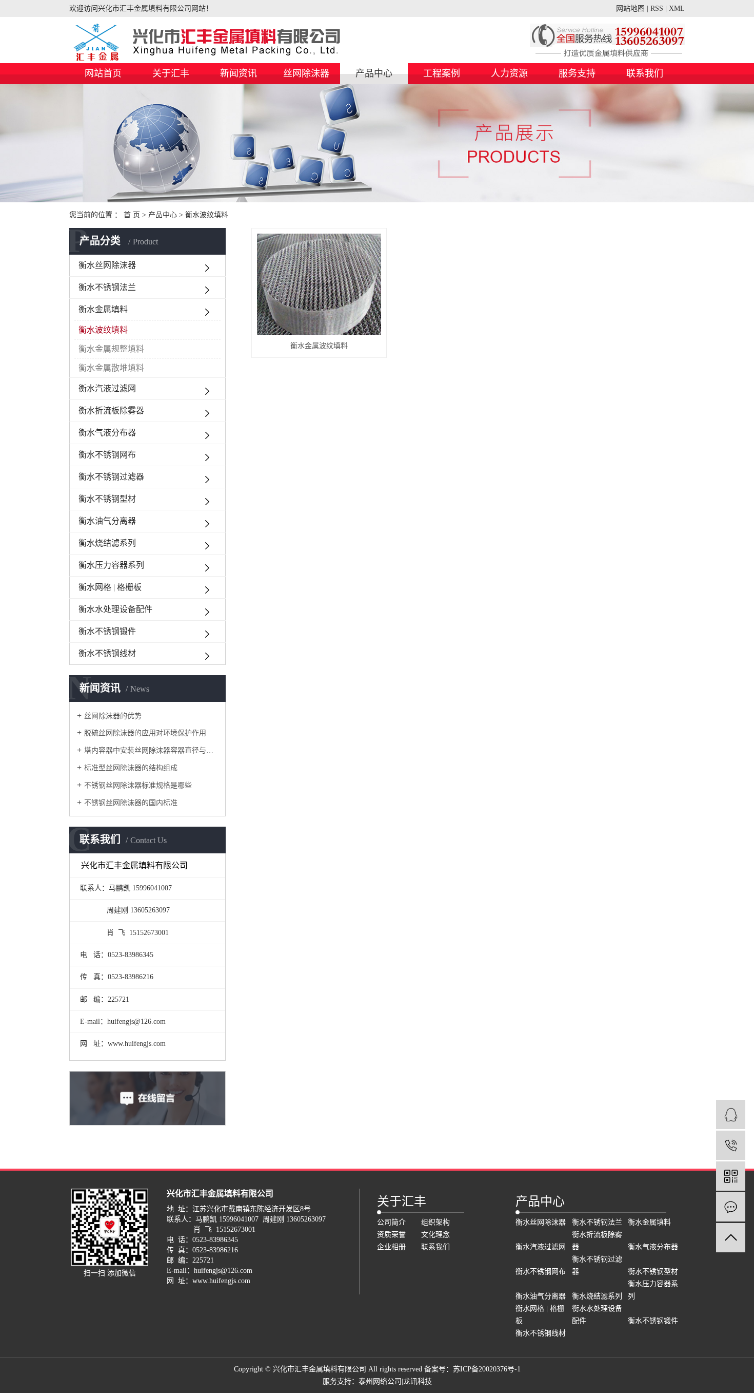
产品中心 (373, 73)
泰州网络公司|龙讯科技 (395, 1381)
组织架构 (435, 1222)
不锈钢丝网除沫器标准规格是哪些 (138, 785)
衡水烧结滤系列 (107, 543)
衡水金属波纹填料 (319, 346)
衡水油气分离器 (107, 521)
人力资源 (509, 73)
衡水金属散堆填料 (111, 368)
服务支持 (577, 73)
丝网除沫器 (306, 73)
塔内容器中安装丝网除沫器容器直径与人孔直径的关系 (151, 750)
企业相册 (391, 1247)
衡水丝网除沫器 (107, 265)
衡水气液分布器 (107, 432)
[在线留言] (730, 1207)
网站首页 (103, 73)
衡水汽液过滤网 (107, 388)
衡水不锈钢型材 (107, 498)
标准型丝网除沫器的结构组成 (130, 768)
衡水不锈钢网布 (107, 454)
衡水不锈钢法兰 (107, 287)
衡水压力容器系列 (111, 565)
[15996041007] (730, 1145)
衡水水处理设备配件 (115, 609)
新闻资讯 (238, 73)
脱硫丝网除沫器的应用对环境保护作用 (145, 733)
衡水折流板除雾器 (111, 410)
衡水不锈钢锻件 (107, 631)
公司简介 (391, 1222)
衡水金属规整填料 (111, 349)
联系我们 (644, 73)
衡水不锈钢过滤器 (111, 476)
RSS (656, 8)
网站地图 (630, 8)
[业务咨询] (730, 1114)
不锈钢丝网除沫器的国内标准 (130, 803)
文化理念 (435, 1234)
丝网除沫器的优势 (113, 716)
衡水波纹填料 (206, 215)
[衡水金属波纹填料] (319, 284)
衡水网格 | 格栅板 (110, 587)
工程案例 (441, 73)
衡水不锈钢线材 (107, 653)
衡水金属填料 (103, 309)
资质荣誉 (391, 1234)
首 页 (132, 215)
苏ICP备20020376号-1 (487, 1369)
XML (677, 8)
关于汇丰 (170, 73)
